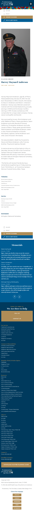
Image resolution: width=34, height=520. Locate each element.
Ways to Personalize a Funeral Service (10, 386)
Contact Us (17, 318)
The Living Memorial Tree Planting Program (11, 396)
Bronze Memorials (5, 371)
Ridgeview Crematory (6, 338)
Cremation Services (5, 330)
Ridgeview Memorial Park (7, 347)
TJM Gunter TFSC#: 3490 (7, 437)
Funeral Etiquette (5, 388)
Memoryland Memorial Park (7, 351)
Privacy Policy (17, 485)
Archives (3, 340)
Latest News (4, 424)
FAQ (2, 378)
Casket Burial (4, 353)
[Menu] (30, 3)
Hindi (17, 504)
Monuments (4, 369)
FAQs (11, 485)
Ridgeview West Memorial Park (8, 349)
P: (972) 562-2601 (5, 485)
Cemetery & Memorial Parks (7, 345)
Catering (3, 401)
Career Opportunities (6, 426)
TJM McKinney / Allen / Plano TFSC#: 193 (10, 429)
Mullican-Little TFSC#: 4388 (7, 443)
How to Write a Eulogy (6, 384)
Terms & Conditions (26, 485)
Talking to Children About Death (9, 390)
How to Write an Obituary (7, 382)
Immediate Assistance (6, 334)
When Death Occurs (6, 380)
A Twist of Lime (4, 366)
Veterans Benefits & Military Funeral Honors (11, 394)
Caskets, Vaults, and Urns (7, 332)
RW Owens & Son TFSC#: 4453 (8, 445)
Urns (2, 368)
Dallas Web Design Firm (25, 488)
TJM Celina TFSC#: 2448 (6, 431)
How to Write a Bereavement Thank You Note (12, 392)
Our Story (3, 420)
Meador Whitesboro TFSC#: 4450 (9, 447)
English (17, 494)
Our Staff (3, 418)
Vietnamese (17, 508)
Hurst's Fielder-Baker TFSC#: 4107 (9, 441)
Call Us (17, 313)
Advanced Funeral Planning (7, 329)
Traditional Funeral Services (7, 327)
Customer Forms (5, 399)
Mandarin (17, 501)
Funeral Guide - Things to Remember (10, 409)
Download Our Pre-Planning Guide (16, 464)
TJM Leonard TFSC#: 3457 (7, 435)
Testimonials (4, 416)
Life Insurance (4, 403)
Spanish (17, 498)
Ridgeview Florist (5, 364)
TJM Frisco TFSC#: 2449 (6, 433)
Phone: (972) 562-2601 (6, 454)
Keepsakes (3, 362)
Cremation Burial (5, 355)
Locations (3, 336)
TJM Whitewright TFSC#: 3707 (8, 439)
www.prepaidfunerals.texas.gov (8, 411)
